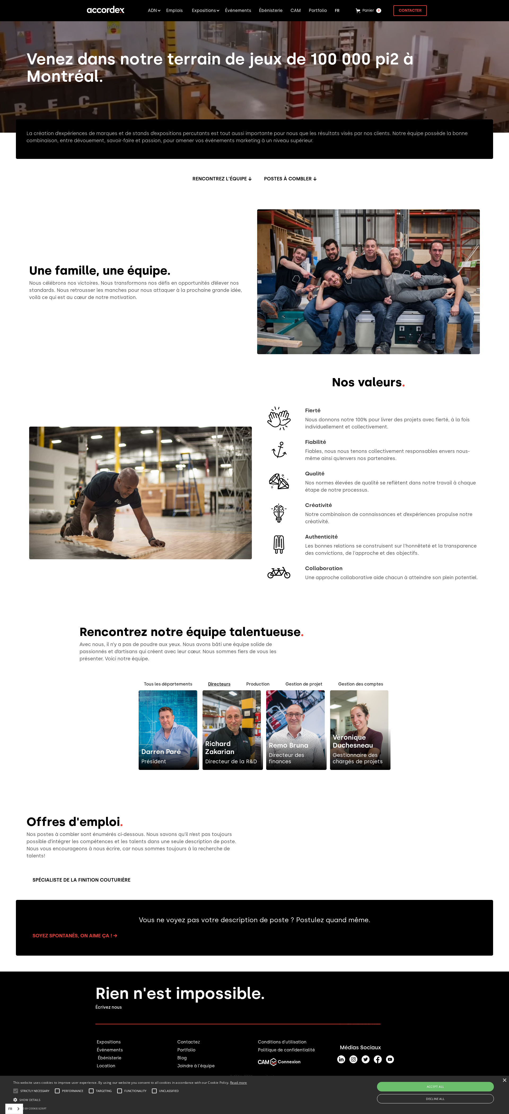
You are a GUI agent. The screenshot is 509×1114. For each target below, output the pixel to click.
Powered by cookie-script (29, 1108)
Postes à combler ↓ (290, 179)
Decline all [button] (435, 1099)
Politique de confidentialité (286, 1049)
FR (10, 1109)
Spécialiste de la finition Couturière (81, 880)
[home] (105, 10)
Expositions (109, 1041)
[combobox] (14, 1109)
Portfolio (186, 1049)
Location (106, 1065)
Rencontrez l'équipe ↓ (222, 179)
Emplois (174, 10)
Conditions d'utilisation (282, 1041)
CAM (296, 10)
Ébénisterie (109, 1057)
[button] (152, 10)
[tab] (168, 684)
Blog (182, 1057)
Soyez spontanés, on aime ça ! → (75, 936)
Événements (110, 1049)
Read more (238, 1082)
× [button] (504, 1080)
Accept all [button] (435, 1087)
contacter (410, 10)
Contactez (188, 1041)
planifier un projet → (375, 1024)
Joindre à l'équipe (196, 1065)
